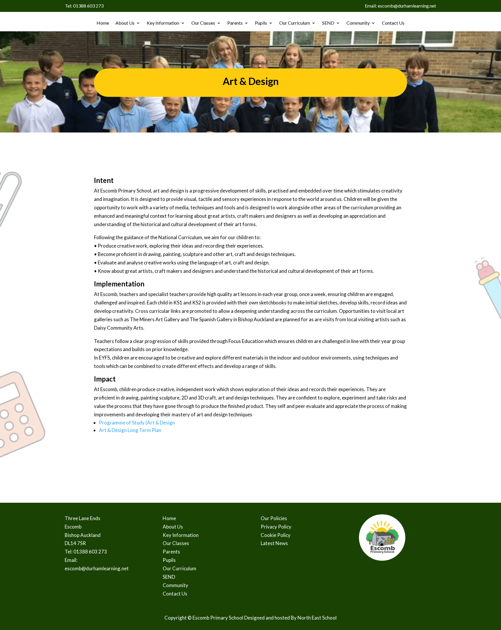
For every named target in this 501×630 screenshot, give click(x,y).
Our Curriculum (294, 23)
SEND (328, 23)
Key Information (163, 23)
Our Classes (203, 23)
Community (358, 23)
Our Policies (274, 518)
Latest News (274, 543)
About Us (125, 23)
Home (103, 23)
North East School (317, 618)
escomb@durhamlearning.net (97, 568)
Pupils (261, 23)
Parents (235, 23)
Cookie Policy (276, 535)
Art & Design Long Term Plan (130, 430)
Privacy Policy (276, 527)
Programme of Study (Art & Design (137, 423)
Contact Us (393, 23)
